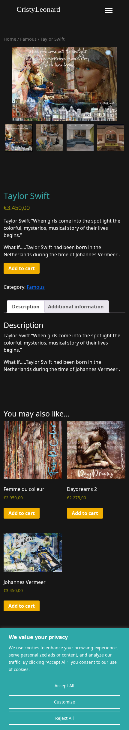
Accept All (64, 685)
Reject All (64, 718)
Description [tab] (26, 306)
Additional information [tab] (76, 306)
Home (10, 39)
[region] (64, 679)
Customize (64, 702)
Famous (28, 39)
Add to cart (21, 268)
